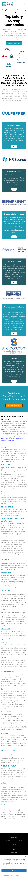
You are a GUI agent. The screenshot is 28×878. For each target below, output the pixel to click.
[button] (26, 856)
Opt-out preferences (8, 875)
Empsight (5, 217)
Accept (14, 870)
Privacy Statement (16, 875)
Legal (14, 849)
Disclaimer (14, 852)
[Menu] (25, 4)
